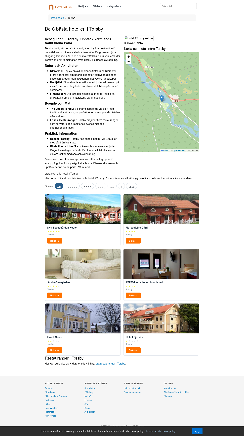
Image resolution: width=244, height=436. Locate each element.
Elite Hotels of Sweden (56, 396)
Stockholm (89, 388)
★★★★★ (72, 186)
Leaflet (166, 150)
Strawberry (50, 392)
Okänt (131, 186)
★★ (112, 186)
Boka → (54, 240)
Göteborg (88, 392)
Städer (97, 6)
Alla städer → (91, 411)
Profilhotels (50, 411)
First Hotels (50, 415)
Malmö (87, 396)
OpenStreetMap (180, 150)
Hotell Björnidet (135, 337)
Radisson (49, 400)
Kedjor (83, 6)
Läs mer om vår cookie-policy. (160, 431)
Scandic (49, 388)
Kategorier (114, 6)
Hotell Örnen (54, 337)
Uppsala (88, 400)
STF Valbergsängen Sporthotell (144, 282)
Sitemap (168, 396)
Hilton (47, 403)
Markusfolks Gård (137, 227)
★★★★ (87, 186)
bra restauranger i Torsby (110, 363)
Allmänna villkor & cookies (176, 392)
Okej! (197, 432)
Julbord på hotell (132, 388)
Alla (59, 186)
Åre (86, 403)
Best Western (51, 407)
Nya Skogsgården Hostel (62, 227)
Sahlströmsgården (58, 282)
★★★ (101, 186)
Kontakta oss (170, 388)
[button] (162, 98)
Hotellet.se (57, 17)
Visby (87, 407)
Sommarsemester (132, 392)
